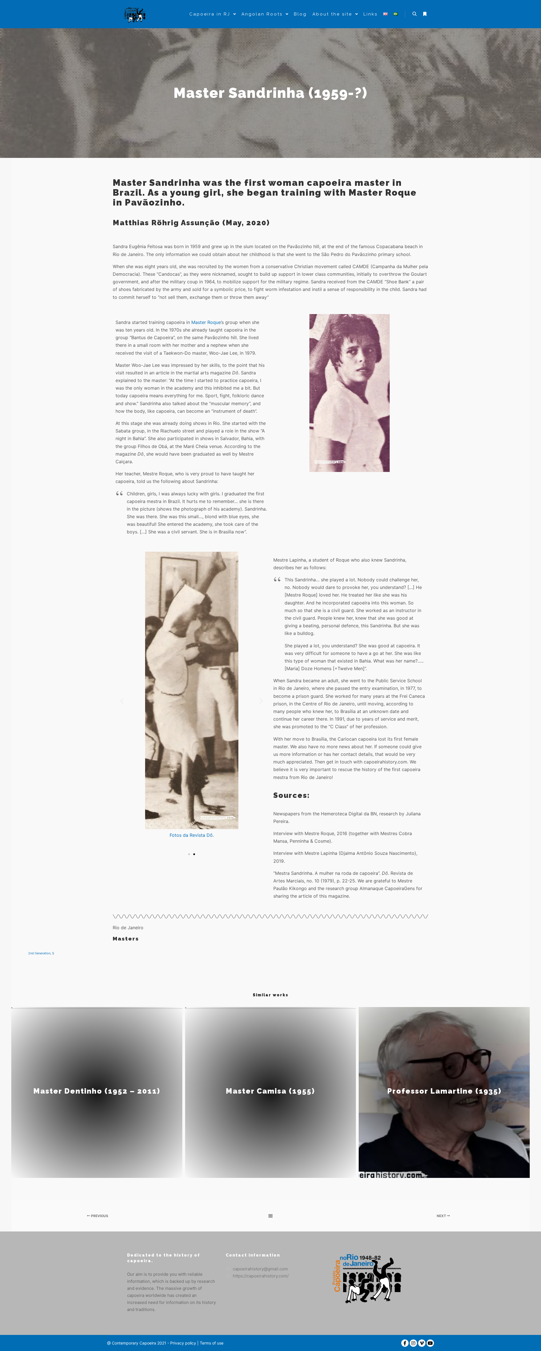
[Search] (414, 14)
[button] (121, 701)
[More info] (425, 14)
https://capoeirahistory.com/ (261, 1276)
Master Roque (206, 322)
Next (442, 1216)
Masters (126, 938)
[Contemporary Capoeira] (135, 14)
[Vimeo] (421, 1343)
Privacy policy (183, 1343)
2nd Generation (39, 953)
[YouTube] (430, 1343)
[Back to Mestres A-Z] (270, 1215)
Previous (99, 1216)
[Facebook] (405, 1343)
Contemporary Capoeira (134, 1343)
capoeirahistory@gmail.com (260, 1268)
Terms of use (211, 1343)
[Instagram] (413, 1343)
